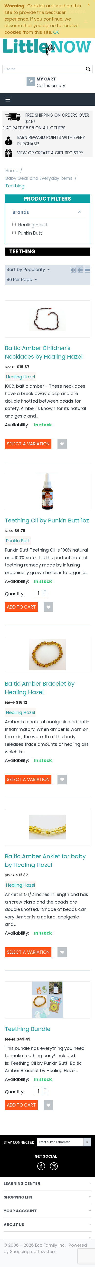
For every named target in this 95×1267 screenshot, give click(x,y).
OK (56, 32)
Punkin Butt (18, 541)
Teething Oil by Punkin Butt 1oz (47, 520)
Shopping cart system (33, 1252)
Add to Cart (21, 607)
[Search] (88, 69)
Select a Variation (28, 444)
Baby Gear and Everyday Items (39, 178)
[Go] (87, 1142)
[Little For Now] (47, 47)
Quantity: (14, 594)
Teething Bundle (27, 1029)
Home (11, 171)
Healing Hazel (20, 377)
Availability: (17, 425)
